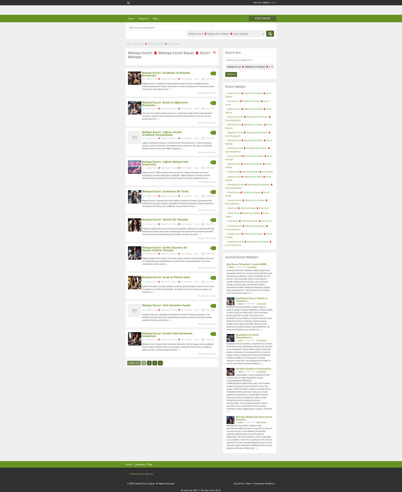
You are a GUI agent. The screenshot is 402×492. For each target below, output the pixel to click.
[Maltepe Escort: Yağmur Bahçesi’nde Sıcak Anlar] (134, 173)
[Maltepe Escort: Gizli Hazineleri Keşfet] (134, 317)
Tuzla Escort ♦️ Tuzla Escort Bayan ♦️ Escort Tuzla (250, 221)
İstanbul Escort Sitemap (141, 474)
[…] (169, 89)
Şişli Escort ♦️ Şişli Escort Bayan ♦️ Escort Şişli (248, 208)
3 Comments (261, 340)
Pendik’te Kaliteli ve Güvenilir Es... (254, 368)
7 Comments (261, 304)
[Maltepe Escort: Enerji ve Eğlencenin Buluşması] (134, 114)
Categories (143, 18)
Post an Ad (262, 18)
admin (196, 79)
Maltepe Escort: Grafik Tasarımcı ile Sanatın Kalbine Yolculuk (164, 249)
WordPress (270, 483)
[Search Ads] (270, 34)
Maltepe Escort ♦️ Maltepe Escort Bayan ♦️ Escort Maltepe (169, 79)
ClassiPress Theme (243, 483)
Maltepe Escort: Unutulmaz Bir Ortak (165, 191)
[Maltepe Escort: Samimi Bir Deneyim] (134, 231)
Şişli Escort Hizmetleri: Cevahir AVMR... (247, 264)
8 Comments (261, 422)
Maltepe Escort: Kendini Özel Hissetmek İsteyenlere (167, 335)
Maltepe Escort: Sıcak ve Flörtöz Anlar (166, 277)
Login (272, 3)
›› (160, 363)
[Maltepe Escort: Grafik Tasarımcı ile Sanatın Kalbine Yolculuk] (134, 259)
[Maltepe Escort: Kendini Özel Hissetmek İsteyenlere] (134, 345)
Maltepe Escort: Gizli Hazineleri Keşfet (166, 305)
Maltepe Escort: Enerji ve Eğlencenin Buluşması (165, 104)
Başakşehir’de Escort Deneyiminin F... (247, 336)
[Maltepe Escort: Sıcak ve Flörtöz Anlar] (134, 289)
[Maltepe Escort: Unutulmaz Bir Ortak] (134, 203)
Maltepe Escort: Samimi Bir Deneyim (165, 219)
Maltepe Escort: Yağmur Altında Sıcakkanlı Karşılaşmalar (162, 133)
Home (131, 18)
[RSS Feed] (128, 2)
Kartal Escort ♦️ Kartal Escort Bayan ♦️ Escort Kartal (250, 172)
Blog (155, 18)
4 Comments (252, 267)
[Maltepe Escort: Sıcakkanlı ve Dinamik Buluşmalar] (134, 84)
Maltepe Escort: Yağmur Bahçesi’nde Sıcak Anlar (165, 163)
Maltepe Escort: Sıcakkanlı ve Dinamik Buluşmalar (166, 74)
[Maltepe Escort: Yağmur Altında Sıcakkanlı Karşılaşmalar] (134, 143)
